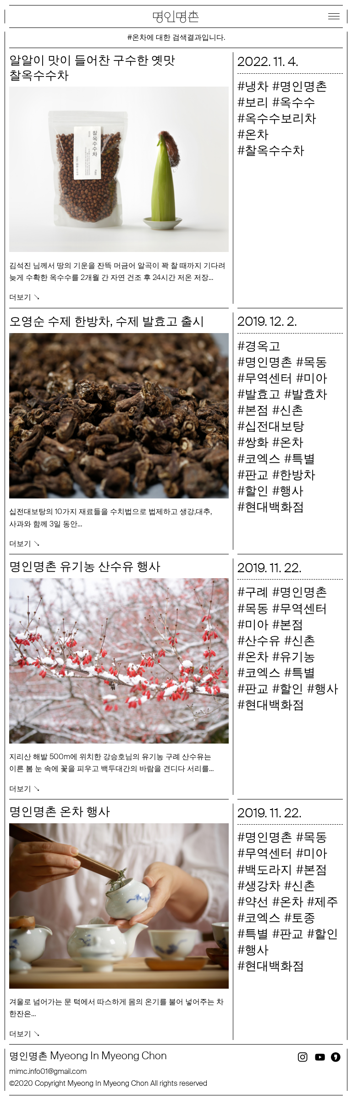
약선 (257, 901)
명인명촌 (303, 86)
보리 (257, 102)
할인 (257, 490)
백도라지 (268, 869)
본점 (257, 410)
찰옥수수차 (274, 150)
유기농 (297, 656)
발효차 (309, 394)
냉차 (257, 86)
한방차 (297, 474)
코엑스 (262, 458)
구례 (257, 592)
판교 (257, 474)
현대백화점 (274, 506)
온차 (257, 134)
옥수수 (297, 102)
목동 (315, 362)
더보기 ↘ (24, 297)
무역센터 (268, 378)
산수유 (262, 640)
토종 (303, 917)
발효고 (262, 394)
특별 (303, 458)
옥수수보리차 (280, 118)
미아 (315, 378)
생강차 (262, 885)
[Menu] (333, 16)
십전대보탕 (274, 426)
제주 (326, 901)
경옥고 (262, 346)
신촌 (291, 410)
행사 (291, 490)
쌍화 (257, 442)
